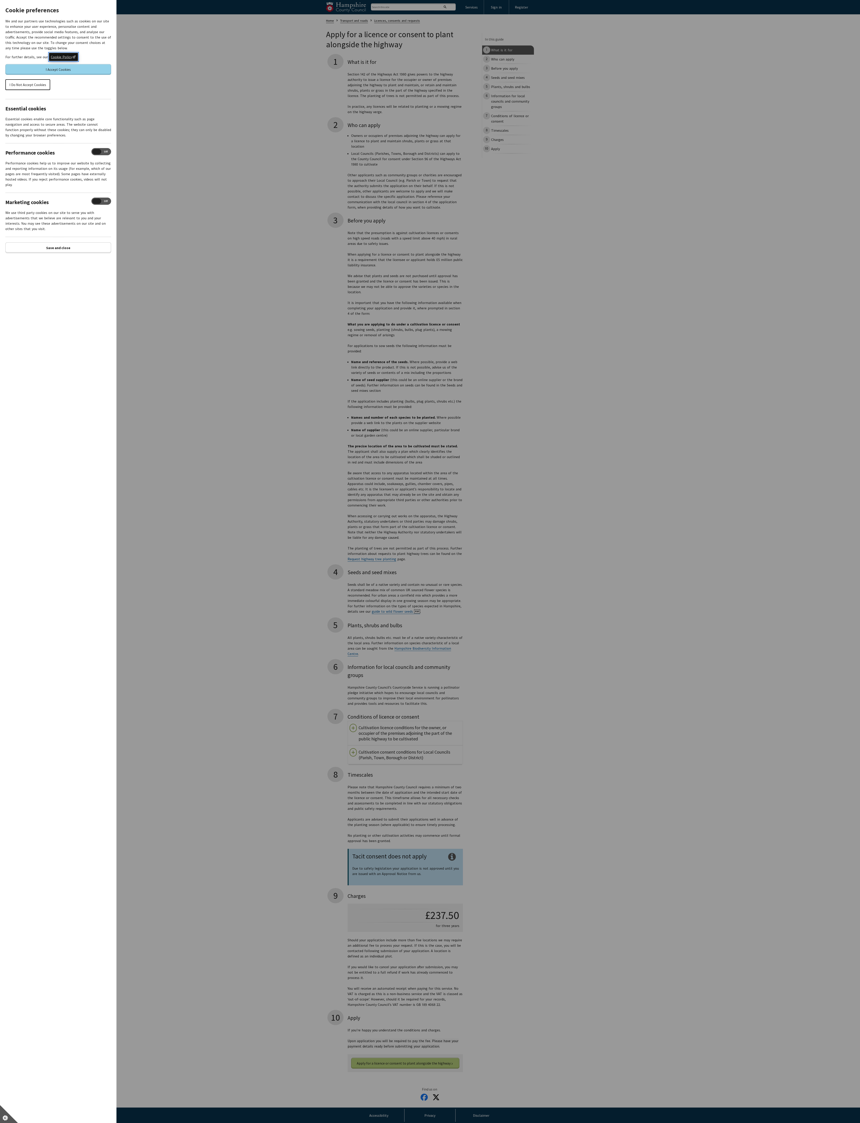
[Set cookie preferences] (9, 1114)
